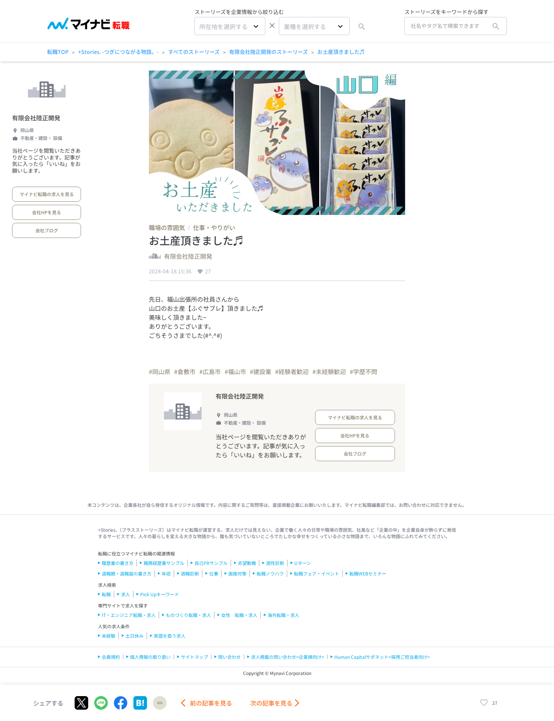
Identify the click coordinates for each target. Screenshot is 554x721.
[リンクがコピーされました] (160, 703)
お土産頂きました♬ (341, 51)
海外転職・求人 (283, 615)
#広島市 (210, 371)
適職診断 (190, 573)
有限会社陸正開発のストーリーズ (268, 51)
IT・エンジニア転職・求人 (129, 615)
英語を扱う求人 (169, 635)
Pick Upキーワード (159, 594)
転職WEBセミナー (367, 573)
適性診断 (275, 563)
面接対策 (237, 573)
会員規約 (111, 657)
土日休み (134, 635)
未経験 (108, 635)
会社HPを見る (46, 212)
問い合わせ (229, 657)
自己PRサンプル (211, 563)
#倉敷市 (185, 371)
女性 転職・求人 (239, 615)
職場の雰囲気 (167, 227)
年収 (166, 573)
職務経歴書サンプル (164, 563)
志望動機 (247, 563)
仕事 (213, 573)
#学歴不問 (363, 371)
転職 (106, 594)
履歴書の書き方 (117, 563)
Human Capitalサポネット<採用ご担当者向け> (382, 657)
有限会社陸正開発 (36, 117)
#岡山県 (159, 371)
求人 (125, 594)
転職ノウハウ (270, 573)
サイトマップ (194, 657)
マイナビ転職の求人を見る (47, 194)
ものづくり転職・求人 (188, 615)
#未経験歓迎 (329, 371)
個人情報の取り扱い (150, 657)
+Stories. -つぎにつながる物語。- (118, 51)
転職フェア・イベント (316, 573)
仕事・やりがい (214, 227)
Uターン (302, 563)
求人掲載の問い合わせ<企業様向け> (287, 657)
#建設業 (260, 371)
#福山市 (235, 371)
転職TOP (58, 51)
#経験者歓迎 (292, 371)
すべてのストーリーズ (194, 51)
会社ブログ (46, 230)
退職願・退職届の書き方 (127, 573)
